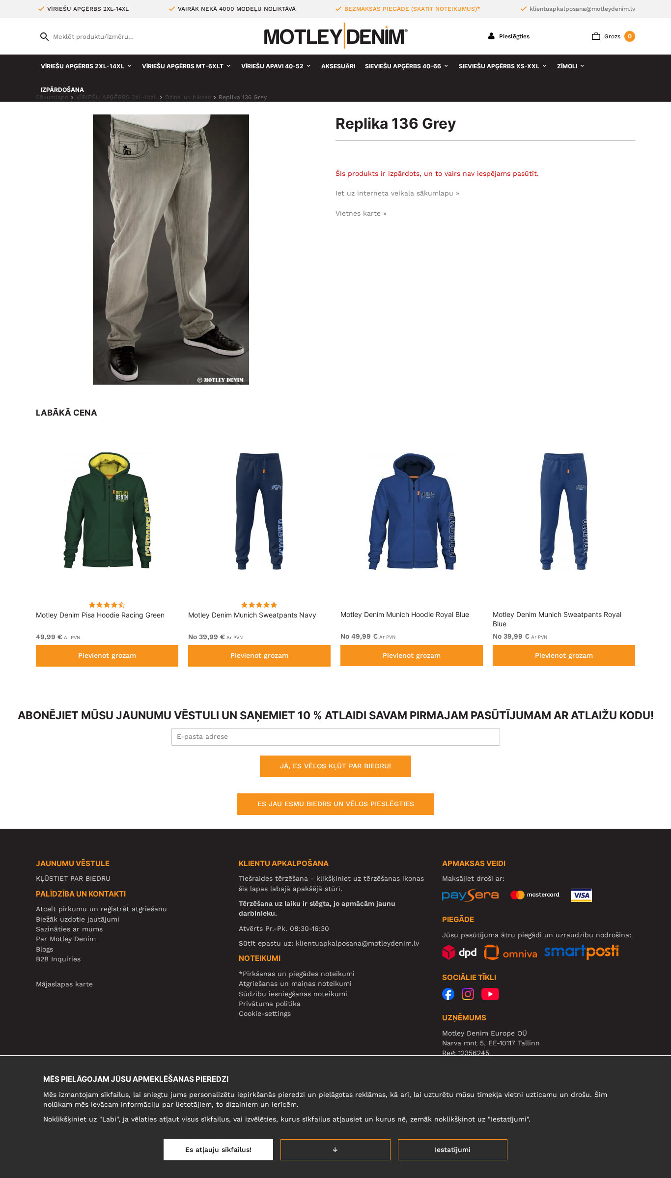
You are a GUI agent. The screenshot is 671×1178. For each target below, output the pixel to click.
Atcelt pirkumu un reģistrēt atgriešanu (101, 909)
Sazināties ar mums (69, 929)
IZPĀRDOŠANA (62, 89)
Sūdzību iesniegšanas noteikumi (293, 994)
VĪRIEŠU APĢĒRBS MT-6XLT (183, 66)
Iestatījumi (453, 1149)
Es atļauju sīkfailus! (218, 1149)
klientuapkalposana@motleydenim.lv (582, 8)
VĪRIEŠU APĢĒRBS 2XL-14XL (82, 66)
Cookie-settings (265, 1013)
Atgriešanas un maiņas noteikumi (295, 983)
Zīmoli (567, 66)
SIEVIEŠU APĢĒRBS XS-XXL (499, 66)
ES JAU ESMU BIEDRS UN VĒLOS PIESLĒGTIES (335, 804)
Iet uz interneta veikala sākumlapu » (397, 193)
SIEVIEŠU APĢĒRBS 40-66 (403, 66)
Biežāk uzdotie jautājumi (77, 919)
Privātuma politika (270, 1004)
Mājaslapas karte (64, 984)
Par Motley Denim (66, 939)
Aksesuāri (338, 66)
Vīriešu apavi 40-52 (272, 66)
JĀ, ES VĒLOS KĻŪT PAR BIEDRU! (335, 766)
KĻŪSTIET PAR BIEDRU (73, 878)
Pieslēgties (513, 36)
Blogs (44, 949)
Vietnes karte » (361, 213)
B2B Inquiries (58, 959)
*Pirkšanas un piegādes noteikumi (297, 974)
